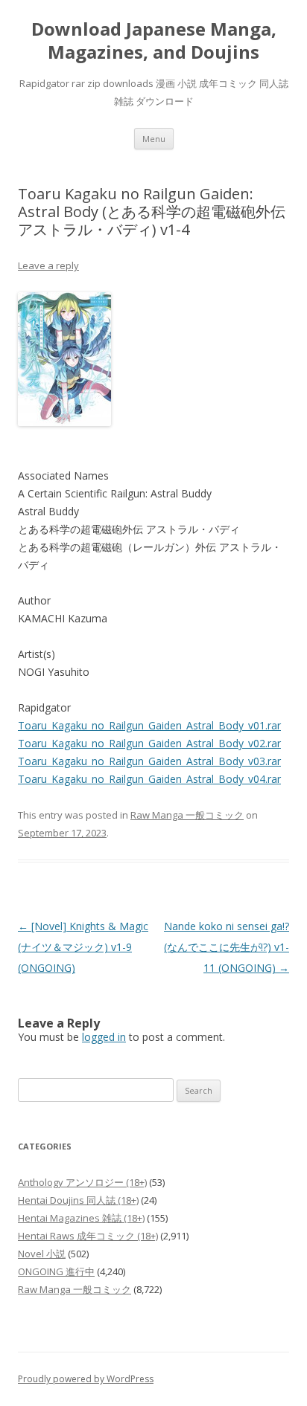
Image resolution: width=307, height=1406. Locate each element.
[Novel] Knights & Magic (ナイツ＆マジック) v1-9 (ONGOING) (83, 947)
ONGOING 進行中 (56, 1271)
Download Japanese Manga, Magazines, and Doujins (153, 41)
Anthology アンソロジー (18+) (82, 1182)
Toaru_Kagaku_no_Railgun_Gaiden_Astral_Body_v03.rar (149, 761)
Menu (153, 138)
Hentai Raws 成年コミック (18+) (88, 1235)
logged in (104, 1037)
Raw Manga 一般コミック (187, 815)
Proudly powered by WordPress (86, 1379)
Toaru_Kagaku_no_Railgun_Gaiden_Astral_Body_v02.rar (149, 743)
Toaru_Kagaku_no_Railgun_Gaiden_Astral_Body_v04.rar (149, 779)
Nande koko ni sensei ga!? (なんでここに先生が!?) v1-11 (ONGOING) (226, 947)
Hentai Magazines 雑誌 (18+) (81, 1218)
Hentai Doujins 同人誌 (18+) (78, 1200)
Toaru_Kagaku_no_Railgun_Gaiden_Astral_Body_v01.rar (149, 725)
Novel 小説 (42, 1253)
